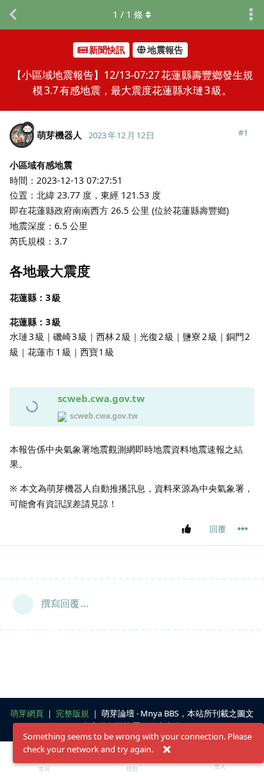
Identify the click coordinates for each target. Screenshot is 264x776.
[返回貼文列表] (13, 14)
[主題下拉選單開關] (251, 14)
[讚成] (189, 529)
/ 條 (128, 14)
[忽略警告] (166, 749)
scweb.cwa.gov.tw (101, 398)
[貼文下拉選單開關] (242, 528)
